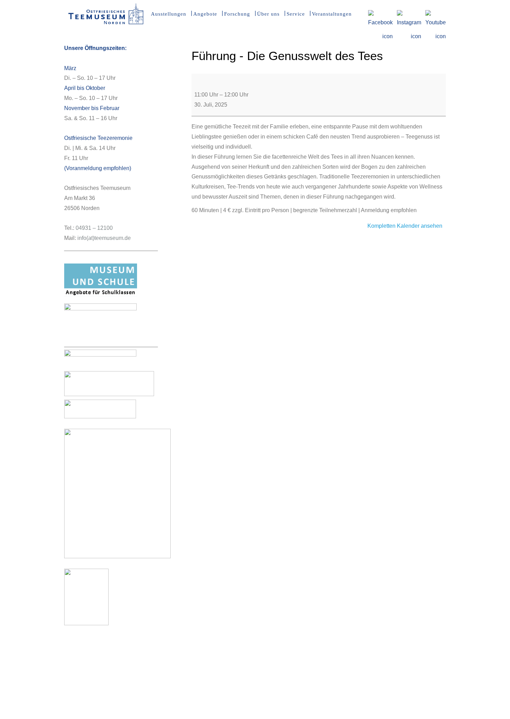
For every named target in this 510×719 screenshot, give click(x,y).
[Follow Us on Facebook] (380, 14)
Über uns (268, 14)
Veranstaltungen (332, 14)
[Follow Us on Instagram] (409, 14)
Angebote (205, 14)
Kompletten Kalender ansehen (404, 226)
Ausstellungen (168, 14)
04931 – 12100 (94, 228)
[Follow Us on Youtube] (435, 14)
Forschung (237, 14)
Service (296, 14)
